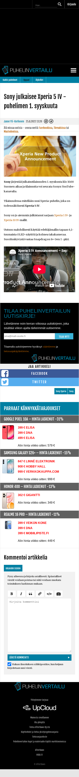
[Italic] (21, 593)
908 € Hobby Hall (32, 466)
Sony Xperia (61, 391)
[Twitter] (51, 122)
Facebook (39, 373)
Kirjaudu (71, 4)
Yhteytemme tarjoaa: (40, 699)
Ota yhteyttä (39, 722)
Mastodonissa (11, 131)
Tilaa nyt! (64, 336)
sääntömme (49, 346)
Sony (71, 391)
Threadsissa (60, 127)
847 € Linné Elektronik (36, 461)
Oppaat (26, 80)
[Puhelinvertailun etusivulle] (39, 686)
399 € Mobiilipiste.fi (33, 533)
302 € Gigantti (29, 495)
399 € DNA (25, 432)
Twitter (39, 382)
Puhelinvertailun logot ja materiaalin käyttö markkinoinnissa (39, 741)
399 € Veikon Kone (32, 522)
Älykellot (39, 80)
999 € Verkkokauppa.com (38, 471)
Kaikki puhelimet (10, 80)
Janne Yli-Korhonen (14, 121)
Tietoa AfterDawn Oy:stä (39, 727)
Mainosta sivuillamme (39, 717)
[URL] (40, 593)
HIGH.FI (39, 754)
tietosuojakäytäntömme (16, 351)
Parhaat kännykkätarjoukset (32, 408)
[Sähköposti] (46, 122)
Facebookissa (45, 127)
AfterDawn (39, 750)
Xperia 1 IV (60, 215)
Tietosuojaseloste (39, 736)
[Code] (49, 593)
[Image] (59, 593)
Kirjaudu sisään (13, 568)
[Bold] (12, 593)
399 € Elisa (26, 427)
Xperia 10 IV (11, 220)
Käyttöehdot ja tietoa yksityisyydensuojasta (39, 732)
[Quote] (30, 593)
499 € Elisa (26, 437)
